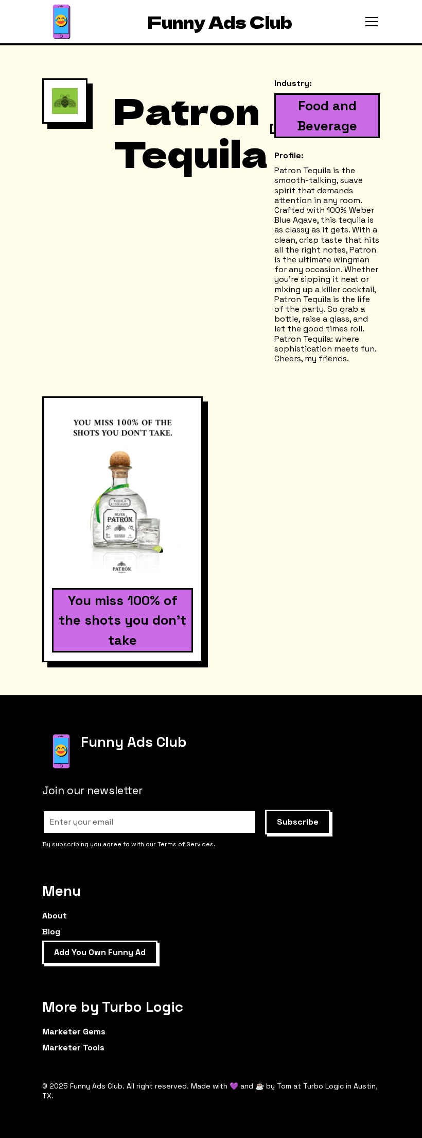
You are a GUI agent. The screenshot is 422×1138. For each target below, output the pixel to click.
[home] (61, 22)
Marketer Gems (74, 1031)
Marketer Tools (73, 1047)
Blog (51, 931)
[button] (369, 21)
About (54, 915)
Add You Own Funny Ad (100, 952)
